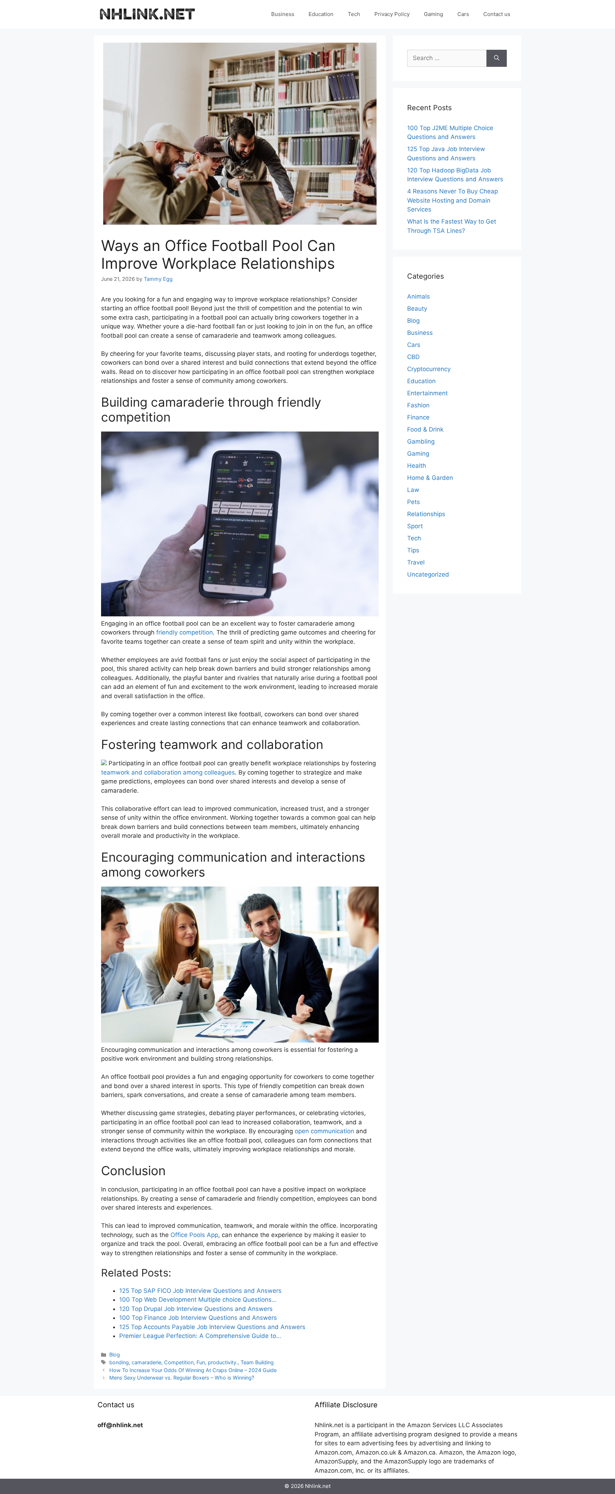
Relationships (426, 514)
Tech (354, 14)
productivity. (223, 1362)
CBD (413, 356)
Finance (418, 417)
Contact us (496, 14)
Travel (416, 562)
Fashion (418, 405)
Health (416, 465)
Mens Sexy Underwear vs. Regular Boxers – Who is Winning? (181, 1378)
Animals (418, 296)
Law (413, 489)
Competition (179, 1362)
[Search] (497, 58)
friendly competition (184, 632)
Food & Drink (425, 429)
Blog (114, 1354)
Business (282, 14)
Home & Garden (430, 477)
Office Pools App (194, 1234)
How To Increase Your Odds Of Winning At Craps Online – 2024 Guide (193, 1370)
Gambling (421, 441)
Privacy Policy (392, 14)
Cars (463, 14)
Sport (415, 526)
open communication (324, 1131)
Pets (413, 501)
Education (321, 14)
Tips (413, 550)
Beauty (417, 308)
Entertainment (427, 393)
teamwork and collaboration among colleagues (168, 772)
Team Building (257, 1362)
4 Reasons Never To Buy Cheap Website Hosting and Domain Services (452, 200)
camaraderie (146, 1362)
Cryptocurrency (429, 369)
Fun (200, 1362)
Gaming (433, 14)
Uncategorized (428, 574)
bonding (119, 1362)
